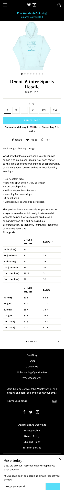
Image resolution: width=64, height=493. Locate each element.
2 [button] (25, 74)
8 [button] (43, 74)
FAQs (32, 360)
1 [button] (22, 74)
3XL (55, 110)
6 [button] (37, 74)
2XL (44, 110)
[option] (32, 15)
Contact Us (32, 366)
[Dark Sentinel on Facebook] (24, 412)
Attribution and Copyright (32, 424)
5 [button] (34, 74)
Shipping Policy (31, 442)
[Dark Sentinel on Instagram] (37, 412)
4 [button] (31, 74)
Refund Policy (32, 436)
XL (33, 110)
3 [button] (28, 74)
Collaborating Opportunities (32, 372)
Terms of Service (32, 447)
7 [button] (40, 74)
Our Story (32, 355)
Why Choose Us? (31, 378)
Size (32, 104)
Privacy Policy (32, 430)
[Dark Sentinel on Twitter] (31, 412)
